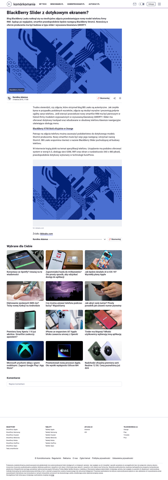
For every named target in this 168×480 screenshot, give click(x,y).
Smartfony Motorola (13, 438)
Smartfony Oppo (11, 446)
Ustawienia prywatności (122, 458)
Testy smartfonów (12, 448)
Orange (126, 429)
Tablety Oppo (49, 446)
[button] (142, 4)
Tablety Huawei (50, 435)
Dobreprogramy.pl (76, 4)
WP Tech (42, 4)
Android (87, 429)
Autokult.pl (94, 4)
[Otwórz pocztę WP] (135, 4)
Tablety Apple (49, 429)
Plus (125, 438)
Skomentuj (104, 98)
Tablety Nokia (49, 440)
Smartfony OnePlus (12, 443)
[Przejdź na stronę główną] (9, 6)
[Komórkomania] (26, 4)
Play (125, 432)
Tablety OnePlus (50, 443)
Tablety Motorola (51, 438)
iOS (85, 432)
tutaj (52, 475)
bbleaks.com (46, 233)
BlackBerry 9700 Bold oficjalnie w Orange (53, 128)
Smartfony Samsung (13, 432)
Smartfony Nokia (12, 440)
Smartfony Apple (11, 429)
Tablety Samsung (51, 432)
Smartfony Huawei (12, 435)
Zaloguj (151, 4)
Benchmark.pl (56, 4)
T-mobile (126, 435)
